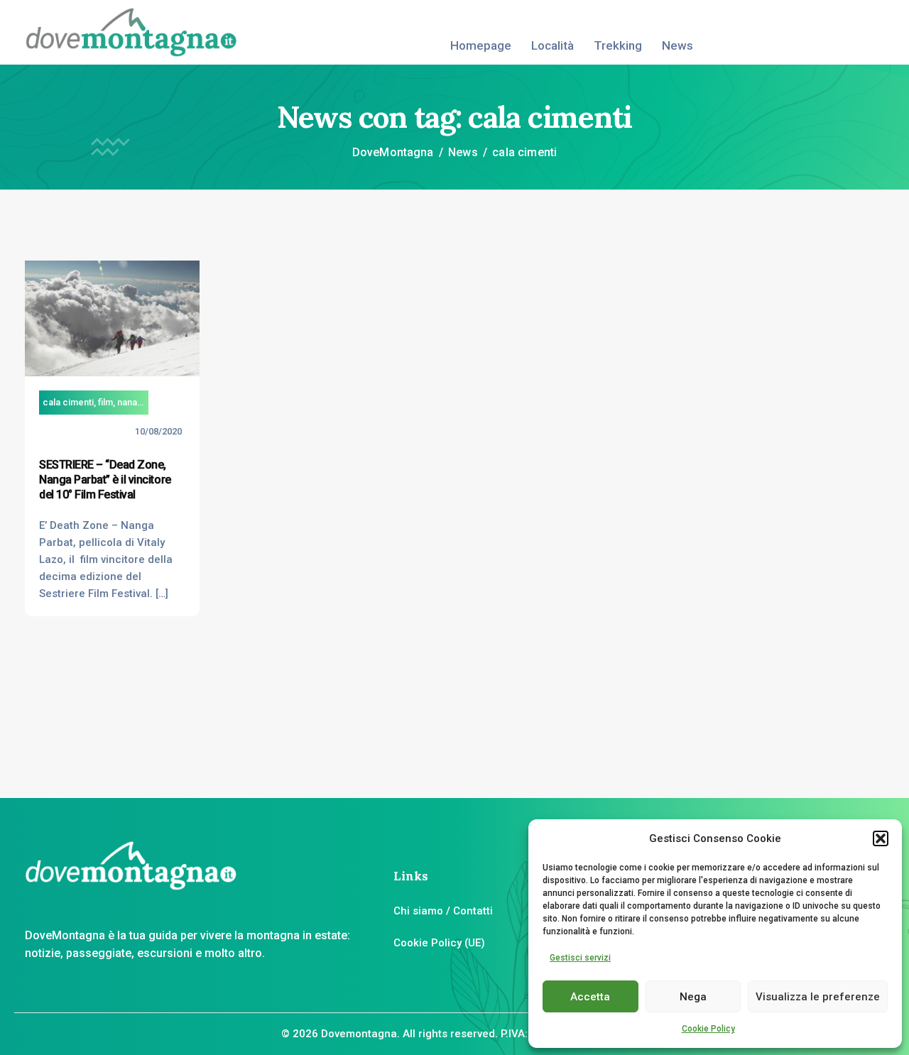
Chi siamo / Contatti (443, 910)
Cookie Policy (708, 1029)
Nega (693, 996)
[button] (880, 838)
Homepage (480, 45)
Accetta (590, 996)
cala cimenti (68, 402)
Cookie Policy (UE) (439, 942)
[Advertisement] (798, 474)
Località (552, 45)
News (677, 45)
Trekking (618, 45)
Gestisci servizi (580, 958)
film (105, 402)
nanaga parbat (147, 402)
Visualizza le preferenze (818, 996)
